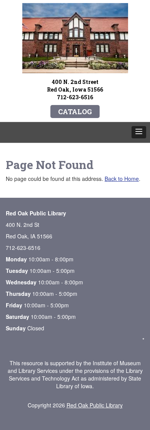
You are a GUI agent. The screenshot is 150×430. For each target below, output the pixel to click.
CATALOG (75, 111)
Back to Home (122, 178)
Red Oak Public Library (95, 405)
